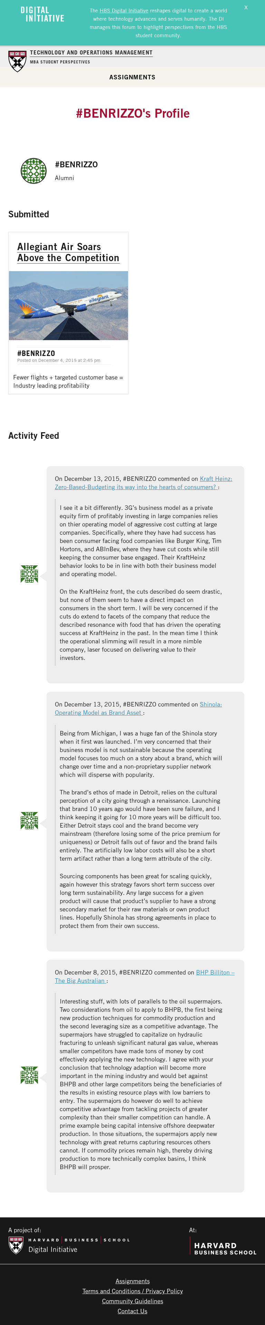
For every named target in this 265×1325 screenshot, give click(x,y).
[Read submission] (68, 313)
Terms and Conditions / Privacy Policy (132, 1291)
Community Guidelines (132, 1301)
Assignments (132, 77)
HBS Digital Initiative (124, 10)
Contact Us (132, 1311)
